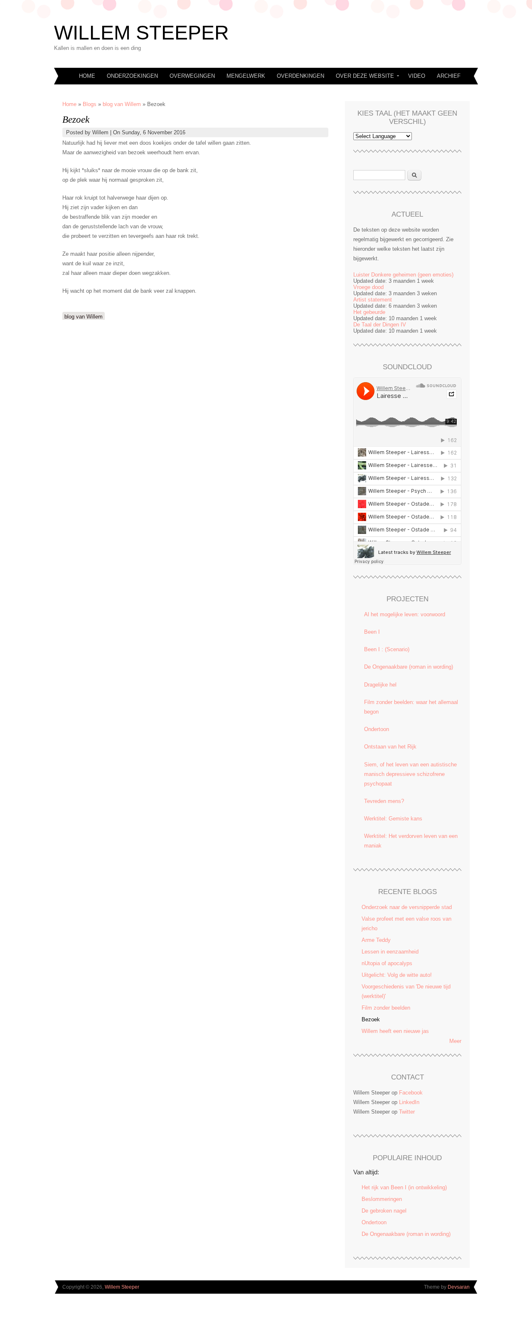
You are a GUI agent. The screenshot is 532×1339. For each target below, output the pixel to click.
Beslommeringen (382, 1199)
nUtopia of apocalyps (387, 963)
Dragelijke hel (380, 685)
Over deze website (362, 77)
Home (87, 76)
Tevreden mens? (384, 801)
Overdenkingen (300, 76)
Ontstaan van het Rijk (390, 747)
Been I (372, 632)
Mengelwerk (246, 76)
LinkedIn (409, 1102)
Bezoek (371, 1019)
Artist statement (372, 299)
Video (416, 76)
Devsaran (459, 1287)
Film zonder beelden (386, 1008)
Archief (449, 76)
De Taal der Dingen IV (379, 324)
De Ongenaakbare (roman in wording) (408, 667)
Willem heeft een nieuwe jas (395, 1031)
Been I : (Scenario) (386, 649)
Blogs (89, 104)
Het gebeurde (369, 312)
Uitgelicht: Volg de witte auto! (397, 975)
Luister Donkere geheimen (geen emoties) (403, 275)
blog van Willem (122, 104)
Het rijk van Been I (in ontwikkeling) (404, 1187)
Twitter (407, 1112)
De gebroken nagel (384, 1211)
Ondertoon (376, 729)
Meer (455, 1041)
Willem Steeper (141, 33)
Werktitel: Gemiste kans (393, 818)
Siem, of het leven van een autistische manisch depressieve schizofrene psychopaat (410, 774)
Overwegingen (192, 76)
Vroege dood (368, 287)
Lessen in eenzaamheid (390, 952)
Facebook (411, 1092)
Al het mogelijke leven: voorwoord (404, 614)
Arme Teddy (376, 940)
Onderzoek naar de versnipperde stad (407, 907)
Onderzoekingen (132, 76)
